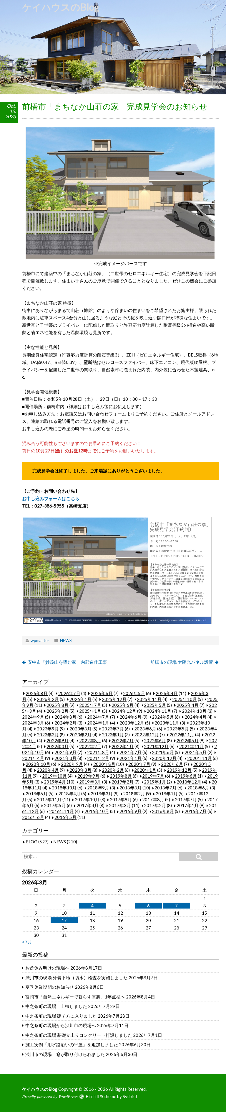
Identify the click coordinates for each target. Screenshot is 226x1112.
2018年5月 (37, 793)
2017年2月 (155, 805)
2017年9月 (121, 799)
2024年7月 (98, 717)
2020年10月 (38, 764)
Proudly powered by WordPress (50, 1096)
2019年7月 (153, 776)
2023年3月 (48, 734)
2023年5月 (178, 728)
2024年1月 (98, 722)
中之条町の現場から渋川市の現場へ (60, 1025)
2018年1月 (167, 793)
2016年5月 (65, 817)
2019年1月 (155, 782)
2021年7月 (130, 752)
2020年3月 (80, 770)
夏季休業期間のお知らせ (49, 987)
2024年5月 (163, 717)
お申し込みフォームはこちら (50, 498)
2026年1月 (80, 699)
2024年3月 (33, 722)
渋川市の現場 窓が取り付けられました (65, 1054)
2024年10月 (194, 711)
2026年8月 (37, 693)
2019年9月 (88, 776)
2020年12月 (164, 758)
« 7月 (27, 941)
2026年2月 (48, 699)
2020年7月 (139, 764)
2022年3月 (57, 746)
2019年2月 (123, 782)
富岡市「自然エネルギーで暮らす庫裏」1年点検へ (75, 996)
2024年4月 (196, 717)
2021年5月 (196, 752)
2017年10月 (87, 799)
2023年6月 (145, 728)
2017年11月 (49, 799)
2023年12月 (131, 722)
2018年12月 (189, 782)
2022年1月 (123, 746)
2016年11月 (61, 811)
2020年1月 (145, 770)
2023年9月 (48, 728)
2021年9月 (65, 752)
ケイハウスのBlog (60, 7)
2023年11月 (166, 722)
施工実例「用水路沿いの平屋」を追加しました (71, 1044)
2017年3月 (120, 805)
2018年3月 (102, 793)
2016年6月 (33, 817)
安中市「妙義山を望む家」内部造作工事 (67, 662)
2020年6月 (172, 764)
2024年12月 (124, 711)
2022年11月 (182, 734)
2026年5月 (134, 693)
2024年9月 (33, 717)
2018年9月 (98, 788)
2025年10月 (184, 699)
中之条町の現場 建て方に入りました (61, 1016)
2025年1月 (90, 711)
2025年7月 (90, 705)
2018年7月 (165, 788)
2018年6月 (198, 788)
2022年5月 (188, 740)
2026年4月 (167, 693)
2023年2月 (80, 734)
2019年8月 (121, 776)
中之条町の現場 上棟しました (56, 1006)
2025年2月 (57, 711)
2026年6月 (102, 693)
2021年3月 (65, 758)
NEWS (66, 640)
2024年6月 (130, 717)
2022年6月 (155, 740)
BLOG (31, 842)
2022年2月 (90, 746)
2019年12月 (179, 770)
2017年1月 (188, 805)
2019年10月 (54, 776)
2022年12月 (146, 734)
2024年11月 (159, 711)
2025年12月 (114, 699)
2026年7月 (69, 693)
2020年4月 (48, 770)
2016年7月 (196, 811)
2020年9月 (72, 764)
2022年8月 (90, 740)
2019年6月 (186, 776)
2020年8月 (104, 764)
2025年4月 (188, 705)
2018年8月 (130, 788)
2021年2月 (98, 758)
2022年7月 (123, 740)
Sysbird (130, 1096)
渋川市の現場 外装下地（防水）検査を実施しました (76, 977)
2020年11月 (199, 758)
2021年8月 (98, 752)
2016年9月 (130, 811)
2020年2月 (113, 770)
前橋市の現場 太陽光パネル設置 (181, 662)
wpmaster (40, 640)
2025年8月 (57, 705)
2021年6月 (163, 752)
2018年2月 (134, 793)
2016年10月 (96, 811)
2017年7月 (186, 799)
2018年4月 (69, 793)
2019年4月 (55, 782)
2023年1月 (113, 734)
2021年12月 (156, 746)
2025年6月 (123, 705)
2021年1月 (130, 758)
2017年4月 (88, 805)
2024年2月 (65, 722)
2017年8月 (153, 799)
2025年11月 (149, 699)
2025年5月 (155, 705)
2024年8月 (65, 717)
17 (64, 920)
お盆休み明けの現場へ (47, 967)
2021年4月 (33, 758)
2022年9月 (57, 740)
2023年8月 (80, 728)
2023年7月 (113, 728)
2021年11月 (191, 746)
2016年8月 (163, 811)
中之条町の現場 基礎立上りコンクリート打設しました (78, 1035)
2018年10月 (64, 788)
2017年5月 (55, 805)
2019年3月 (90, 782)
